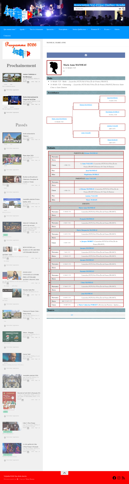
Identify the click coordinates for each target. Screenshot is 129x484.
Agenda (22, 29)
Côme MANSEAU (87, 282)
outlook (32, 81)
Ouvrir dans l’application (12, 90)
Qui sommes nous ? (10, 29)
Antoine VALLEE (91, 196)
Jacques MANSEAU (87, 248)
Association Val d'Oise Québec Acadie (99, 5)
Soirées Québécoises (79, 29)
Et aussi (106, 29)
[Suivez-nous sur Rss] (123, 478)
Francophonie (63, 29)
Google (36, 81)
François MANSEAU (87, 219)
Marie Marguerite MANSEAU (87, 230)
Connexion (7, 35)
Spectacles (50, 29)
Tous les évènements (36, 29)
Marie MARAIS (91, 200)
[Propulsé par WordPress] (17, 479)
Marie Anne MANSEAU (87, 208)
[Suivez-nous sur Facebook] (114, 478)
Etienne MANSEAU (91, 153)
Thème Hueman (30, 479)
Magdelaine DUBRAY (91, 174)
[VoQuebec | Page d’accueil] (18, 14)
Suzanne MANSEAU (87, 271)
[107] (72, 314)
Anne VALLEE (90, 178)
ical (39, 81)
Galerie (117, 29)
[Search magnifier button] (123, 8)
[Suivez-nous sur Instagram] (119, 478)
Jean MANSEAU (91, 170)
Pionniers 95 (95, 29)
